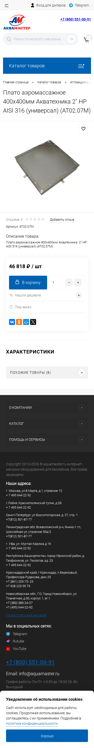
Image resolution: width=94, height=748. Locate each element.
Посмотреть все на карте (26, 615)
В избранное (83, 128)
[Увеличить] (47, 167)
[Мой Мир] (26, 322)
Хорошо (47, 736)
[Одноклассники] (19, 322)
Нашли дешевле (28, 295)
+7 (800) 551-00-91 (75, 19)
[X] (33, 322)
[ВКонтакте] (12, 322)
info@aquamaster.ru (39, 673)
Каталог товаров (27, 65)
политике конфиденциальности (32, 723)
